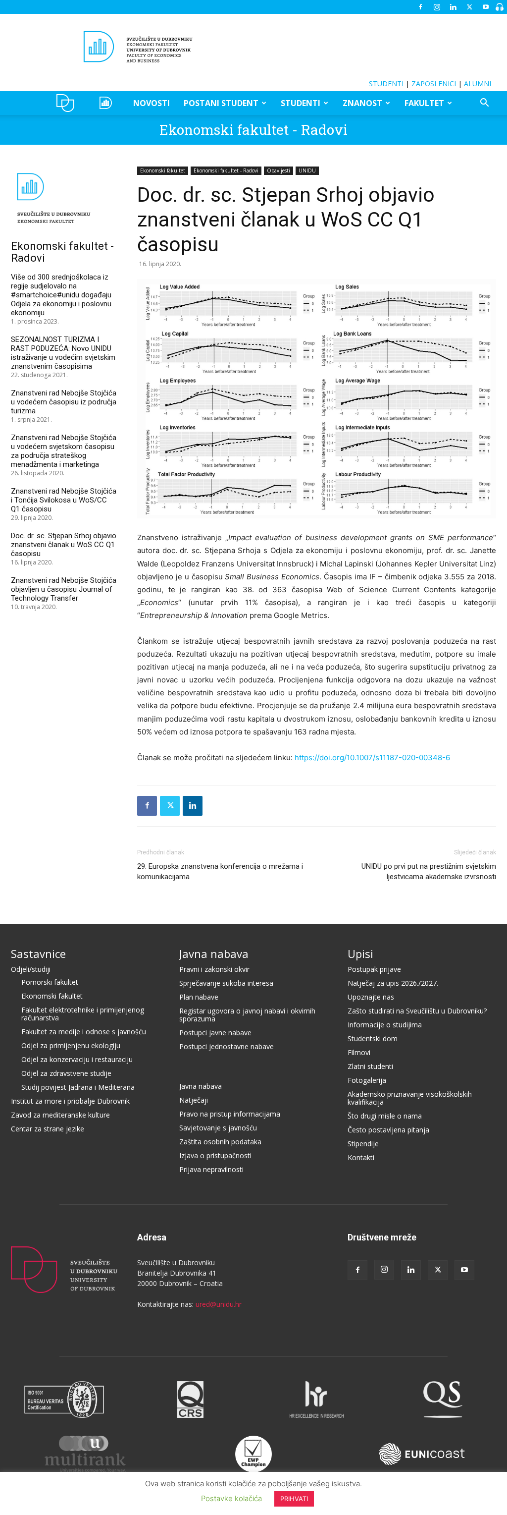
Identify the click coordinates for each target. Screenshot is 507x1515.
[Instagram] (436, 7)
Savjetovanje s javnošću (218, 1127)
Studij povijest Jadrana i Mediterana (78, 1087)
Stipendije (363, 1143)
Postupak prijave (374, 969)
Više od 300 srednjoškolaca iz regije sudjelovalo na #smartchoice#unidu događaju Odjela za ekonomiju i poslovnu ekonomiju (61, 295)
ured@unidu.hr (219, 1304)
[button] (484, 104)
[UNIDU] (253, 46)
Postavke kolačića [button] (231, 1498)
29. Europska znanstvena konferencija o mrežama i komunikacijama (220, 871)
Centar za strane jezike (47, 1128)
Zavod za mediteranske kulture (60, 1115)
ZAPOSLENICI (433, 83)
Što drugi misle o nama (385, 1116)
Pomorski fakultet (49, 982)
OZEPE (107, 103)
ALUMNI (477, 83)
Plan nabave (198, 997)
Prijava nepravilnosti (211, 1169)
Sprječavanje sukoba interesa (226, 983)
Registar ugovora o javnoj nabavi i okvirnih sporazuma (247, 1014)
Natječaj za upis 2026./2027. (393, 983)
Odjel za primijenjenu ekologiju (70, 1045)
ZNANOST (362, 103)
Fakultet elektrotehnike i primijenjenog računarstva (82, 1013)
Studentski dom (373, 1038)
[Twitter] (469, 7)
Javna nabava (214, 953)
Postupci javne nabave (215, 1032)
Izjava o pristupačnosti (215, 1155)
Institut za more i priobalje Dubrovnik (70, 1101)
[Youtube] (485, 7)
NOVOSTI (151, 103)
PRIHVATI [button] (294, 1499)
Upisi (360, 953)
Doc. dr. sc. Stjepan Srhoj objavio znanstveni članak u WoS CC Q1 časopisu (63, 544)
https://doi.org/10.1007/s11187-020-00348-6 (372, 757)
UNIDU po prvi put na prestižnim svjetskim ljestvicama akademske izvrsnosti (428, 871)
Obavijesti (278, 170)
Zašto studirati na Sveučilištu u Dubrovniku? (417, 1010)
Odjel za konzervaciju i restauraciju (77, 1059)
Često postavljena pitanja (388, 1129)
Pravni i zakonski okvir (214, 969)
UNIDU (68, 103)
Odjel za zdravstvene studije (66, 1073)
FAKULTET (424, 103)
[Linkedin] (453, 7)
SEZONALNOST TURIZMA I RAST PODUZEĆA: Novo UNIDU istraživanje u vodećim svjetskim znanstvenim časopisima (63, 353)
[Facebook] (420, 7)
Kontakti (361, 1157)
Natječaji (193, 1100)
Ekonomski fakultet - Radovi (253, 129)
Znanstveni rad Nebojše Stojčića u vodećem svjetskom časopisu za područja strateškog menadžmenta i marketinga (63, 451)
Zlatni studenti (370, 1066)
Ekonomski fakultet (162, 170)
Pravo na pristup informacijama (229, 1114)
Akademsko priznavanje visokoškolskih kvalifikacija (410, 1098)
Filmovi (359, 1052)
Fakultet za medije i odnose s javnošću (83, 1031)
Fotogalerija (367, 1080)
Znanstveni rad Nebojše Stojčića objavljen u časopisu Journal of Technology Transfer (63, 589)
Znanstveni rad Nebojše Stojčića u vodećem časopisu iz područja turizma (63, 402)
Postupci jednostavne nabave (226, 1046)
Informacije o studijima (385, 1024)
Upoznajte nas (371, 997)
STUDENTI (386, 83)
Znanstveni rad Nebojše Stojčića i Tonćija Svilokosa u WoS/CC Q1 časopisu (63, 500)
